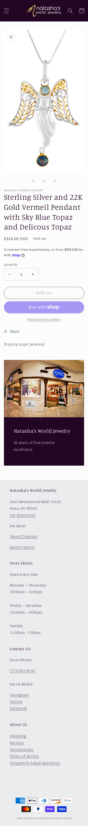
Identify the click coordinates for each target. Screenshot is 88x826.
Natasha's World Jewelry (37, 818)
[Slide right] (55, 181)
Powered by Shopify (61, 818)
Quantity (10, 264)
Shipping (18, 735)
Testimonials (22, 749)
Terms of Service (24, 756)
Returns (17, 742)
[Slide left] (33, 181)
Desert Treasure (23, 536)
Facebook (18, 708)
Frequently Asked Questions (35, 763)
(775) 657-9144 (22, 670)
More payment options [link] (44, 319)
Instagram (19, 694)
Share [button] (15, 331)
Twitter (16, 701)
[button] (6, 10)
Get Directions (23, 515)
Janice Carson (22, 547)
